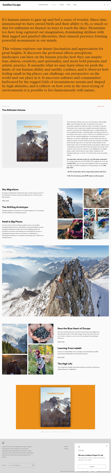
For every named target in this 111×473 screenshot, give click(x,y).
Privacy (92, 471)
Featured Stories (43, 4)
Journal (61, 4)
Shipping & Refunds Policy (103, 471)
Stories (66, 446)
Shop (74, 4)
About (68, 4)
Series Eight (71, 471)
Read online (5, 201)
